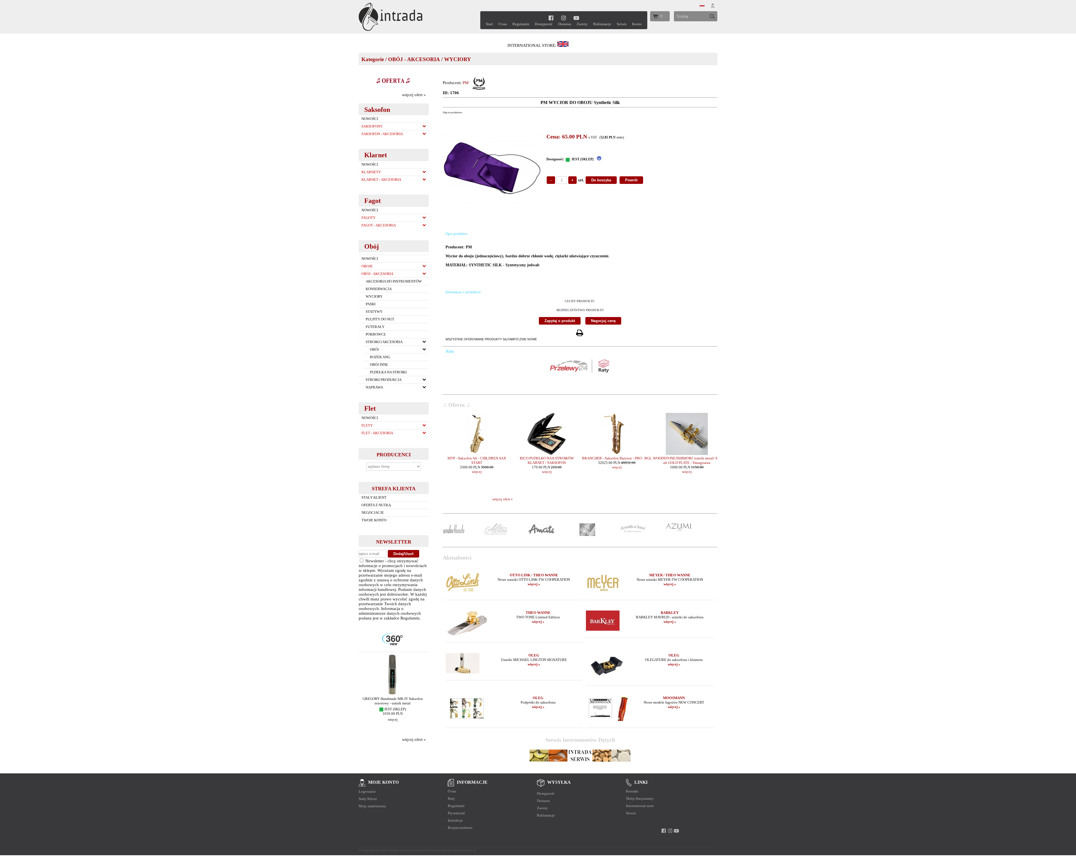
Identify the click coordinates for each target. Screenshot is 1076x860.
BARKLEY (670, 613)
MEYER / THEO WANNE (669, 575)
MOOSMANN (674, 698)
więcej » (534, 584)
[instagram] (563, 17)
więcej (394, 724)
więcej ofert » (414, 95)
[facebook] (551, 17)
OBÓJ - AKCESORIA (414, 59)
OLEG (533, 655)
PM (466, 82)
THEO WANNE (538, 613)
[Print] (579, 333)
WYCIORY (457, 59)
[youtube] (576, 17)
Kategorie (372, 59)
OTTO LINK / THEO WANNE (534, 575)
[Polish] (702, 5)
